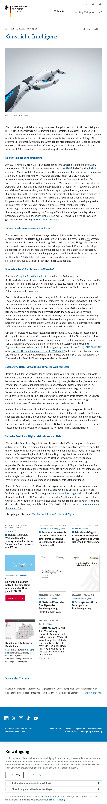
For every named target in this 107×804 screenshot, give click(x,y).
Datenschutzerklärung (54, 799)
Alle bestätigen (37, 775)
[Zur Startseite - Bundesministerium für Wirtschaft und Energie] (27, 11)
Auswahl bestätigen (14, 775)
